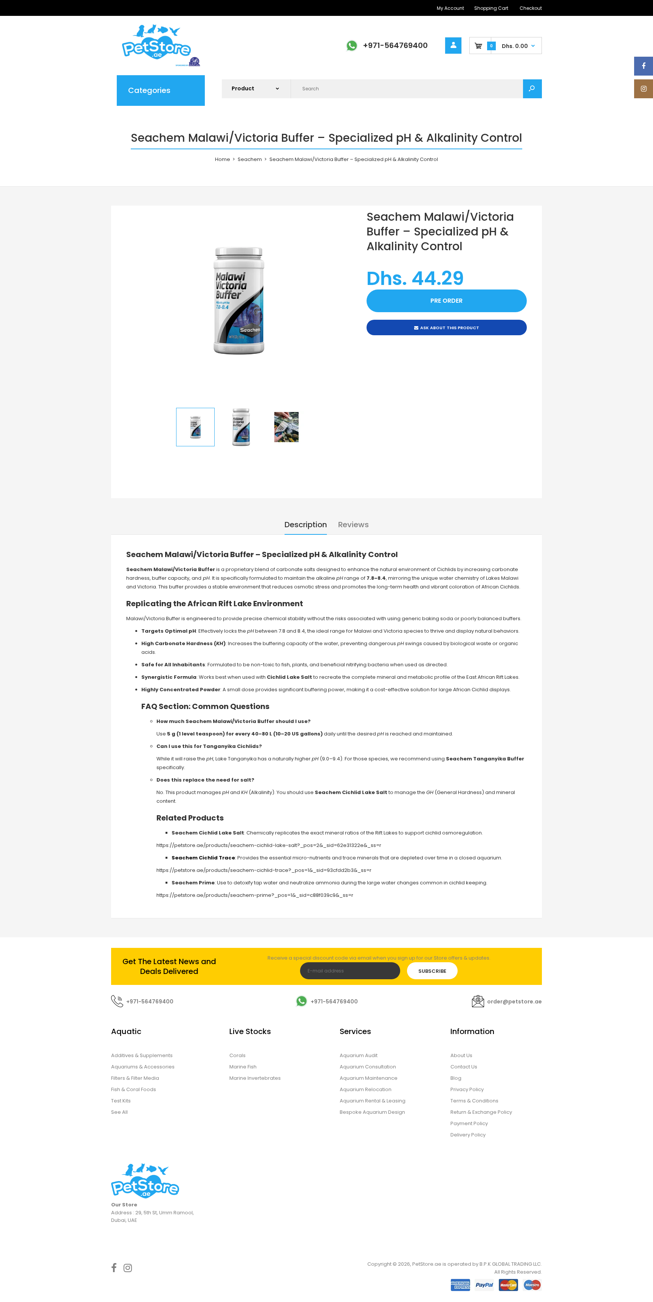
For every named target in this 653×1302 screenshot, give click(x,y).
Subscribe (432, 971)
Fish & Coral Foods (133, 1089)
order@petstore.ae (514, 1001)
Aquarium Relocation (365, 1089)
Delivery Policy (468, 1134)
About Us (461, 1055)
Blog (455, 1078)
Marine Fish (243, 1066)
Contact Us (463, 1066)
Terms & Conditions (474, 1100)
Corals (237, 1055)
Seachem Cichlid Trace (203, 857)
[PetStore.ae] (156, 65)
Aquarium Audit (359, 1055)
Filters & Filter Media (135, 1078)
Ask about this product (449, 328)
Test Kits (121, 1100)
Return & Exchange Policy (481, 1112)
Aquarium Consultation (368, 1066)
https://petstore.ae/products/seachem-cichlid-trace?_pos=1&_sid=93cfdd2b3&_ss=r (263, 870)
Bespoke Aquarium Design (372, 1112)
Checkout (531, 8)
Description (306, 524)
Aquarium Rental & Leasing (372, 1100)
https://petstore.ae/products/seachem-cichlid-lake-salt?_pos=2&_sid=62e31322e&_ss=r (268, 845)
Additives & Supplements (142, 1055)
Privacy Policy (467, 1089)
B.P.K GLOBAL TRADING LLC (510, 1264)
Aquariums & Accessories (143, 1066)
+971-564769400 (395, 45)
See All (119, 1112)
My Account (450, 8)
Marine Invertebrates (255, 1078)
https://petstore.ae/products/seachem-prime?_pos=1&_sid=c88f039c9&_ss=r (254, 895)
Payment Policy (469, 1123)
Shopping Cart (491, 8)
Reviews (353, 524)
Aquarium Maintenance (369, 1078)
